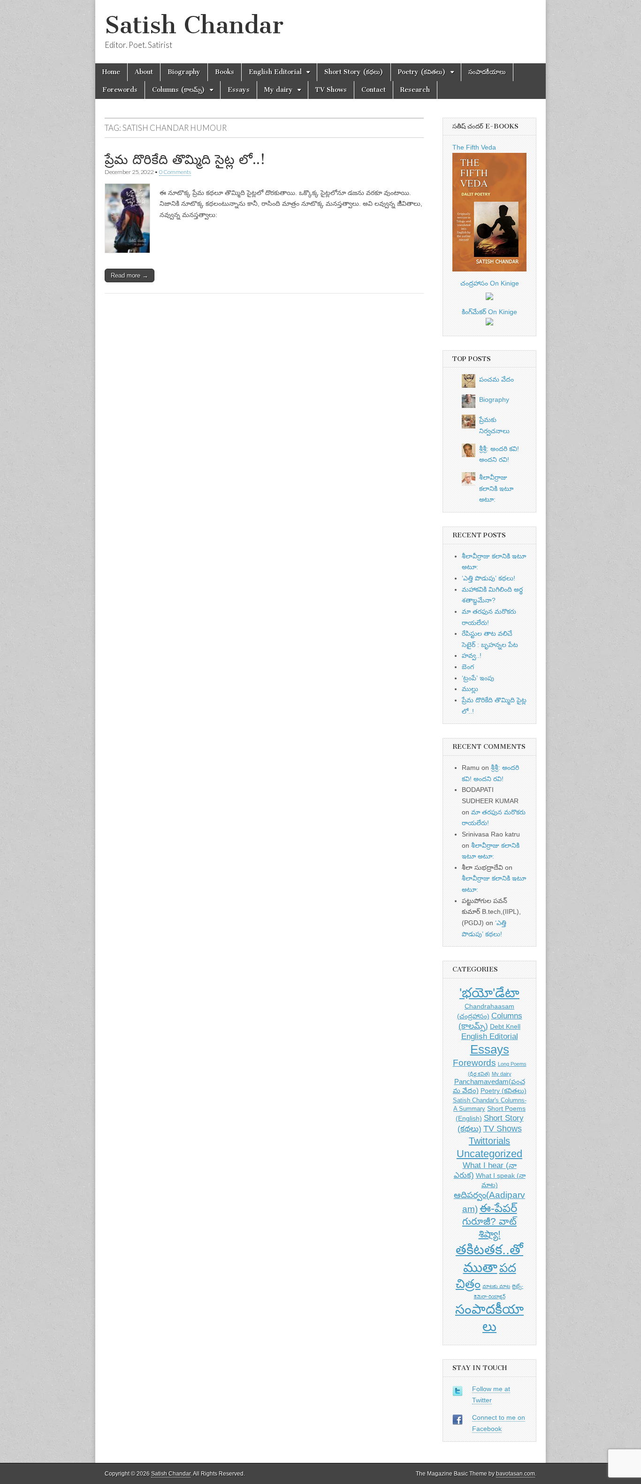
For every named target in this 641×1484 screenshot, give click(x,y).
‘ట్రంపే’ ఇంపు (478, 678)
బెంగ (468, 666)
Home (111, 72)
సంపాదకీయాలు (487, 72)
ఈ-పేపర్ (498, 1208)
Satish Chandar (194, 25)
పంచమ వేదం (496, 379)
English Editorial (275, 72)
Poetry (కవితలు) (422, 72)
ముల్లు (470, 689)
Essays (239, 90)
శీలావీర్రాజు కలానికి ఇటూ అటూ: (496, 488)
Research (415, 90)
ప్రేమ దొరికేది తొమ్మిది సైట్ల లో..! (185, 159)
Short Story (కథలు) (353, 72)
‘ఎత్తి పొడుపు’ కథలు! (488, 578)
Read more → (129, 275)
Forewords (119, 90)
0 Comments (175, 171)
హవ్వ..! (471, 655)
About (144, 72)
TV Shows (331, 90)
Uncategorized (489, 1154)
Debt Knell (505, 1026)
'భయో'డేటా (489, 993)
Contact (373, 90)
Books (224, 72)
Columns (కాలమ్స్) (178, 90)
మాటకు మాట (496, 1286)
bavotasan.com (515, 1473)
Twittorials (489, 1141)
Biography (184, 72)
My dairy (278, 90)
